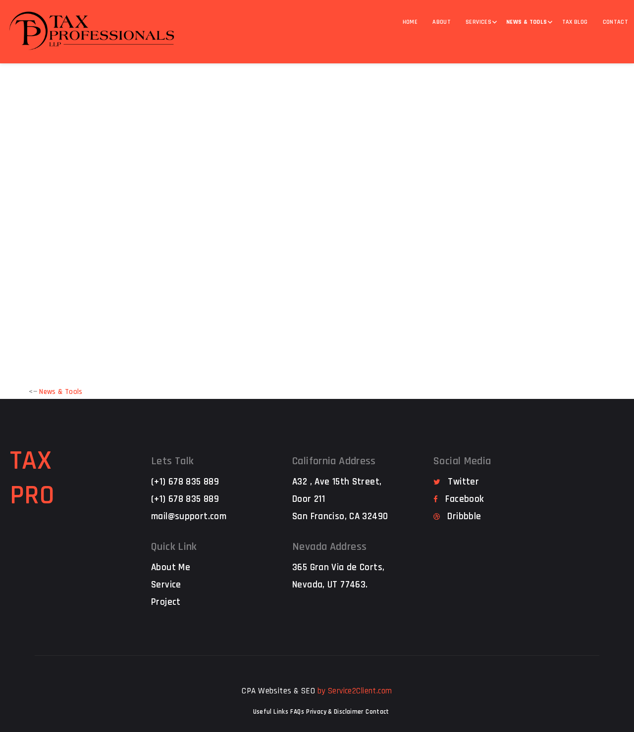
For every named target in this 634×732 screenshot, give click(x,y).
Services (478, 22)
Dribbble (464, 516)
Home (410, 22)
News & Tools (526, 22)
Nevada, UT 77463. (330, 585)
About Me (170, 567)
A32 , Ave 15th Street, (336, 482)
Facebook (464, 499)
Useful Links (271, 712)
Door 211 (308, 499)
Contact (377, 712)
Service (166, 585)
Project (166, 602)
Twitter (463, 482)
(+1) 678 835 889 (185, 482)
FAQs (297, 712)
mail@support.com (188, 516)
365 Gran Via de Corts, (338, 567)
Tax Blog (575, 22)
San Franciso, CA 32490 (340, 516)
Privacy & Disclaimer (335, 712)
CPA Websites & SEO (278, 690)
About (441, 22)
